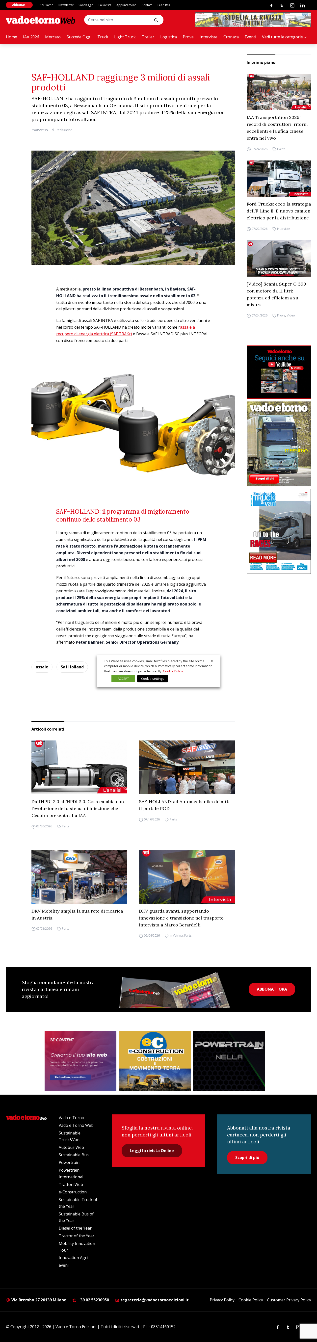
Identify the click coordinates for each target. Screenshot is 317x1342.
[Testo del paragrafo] (253, 19)
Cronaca (231, 37)
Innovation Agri (73, 1257)
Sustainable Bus (74, 1155)
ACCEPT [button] (123, 678)
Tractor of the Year (76, 1235)
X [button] (212, 660)
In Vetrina (176, 936)
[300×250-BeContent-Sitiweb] (80, 1061)
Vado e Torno (71, 1117)
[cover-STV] (279, 531)
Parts (65, 826)
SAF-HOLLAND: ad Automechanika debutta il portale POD (185, 805)
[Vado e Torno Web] (40, 20)
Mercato (53, 37)
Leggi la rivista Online (152, 1150)
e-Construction (73, 1192)
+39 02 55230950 (93, 1300)
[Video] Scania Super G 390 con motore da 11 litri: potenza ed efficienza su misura (276, 294)
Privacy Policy (222, 1300)
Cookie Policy (250, 1300)
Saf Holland (72, 667)
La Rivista (105, 5)
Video (291, 316)
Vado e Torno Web (76, 1125)
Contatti (147, 5)
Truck (102, 37)
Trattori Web (71, 1184)
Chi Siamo (46, 5)
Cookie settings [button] (152, 678)
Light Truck (125, 37)
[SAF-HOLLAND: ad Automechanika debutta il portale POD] (187, 767)
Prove (188, 37)
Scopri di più (247, 1157)
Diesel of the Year (75, 1228)
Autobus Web (71, 1147)
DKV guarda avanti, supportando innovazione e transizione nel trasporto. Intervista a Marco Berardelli (182, 918)
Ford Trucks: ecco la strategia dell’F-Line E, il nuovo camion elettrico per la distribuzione (279, 211)
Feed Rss (164, 5)
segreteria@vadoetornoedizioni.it (154, 1300)
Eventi (250, 37)
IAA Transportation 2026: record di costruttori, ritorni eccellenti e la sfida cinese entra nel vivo (277, 127)
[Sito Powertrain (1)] (229, 1061)
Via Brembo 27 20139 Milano (38, 1300)
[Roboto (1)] (279, 372)
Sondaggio (86, 5)
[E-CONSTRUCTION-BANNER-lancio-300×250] (155, 1061)
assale (42, 667)
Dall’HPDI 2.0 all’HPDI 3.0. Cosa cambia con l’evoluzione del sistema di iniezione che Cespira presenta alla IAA (77, 808)
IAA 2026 (31, 37)
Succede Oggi (79, 37)
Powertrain (69, 1162)
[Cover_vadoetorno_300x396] (279, 443)
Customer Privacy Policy (289, 1300)
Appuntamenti (126, 5)
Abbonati (19, 5)
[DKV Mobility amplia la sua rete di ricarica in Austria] (79, 876)
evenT (64, 1265)
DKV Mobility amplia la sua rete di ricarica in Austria (77, 914)
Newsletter (66, 5)
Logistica (168, 37)
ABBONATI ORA (272, 989)
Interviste (208, 37)
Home (11, 37)
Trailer (148, 37)
